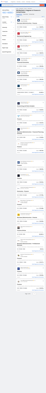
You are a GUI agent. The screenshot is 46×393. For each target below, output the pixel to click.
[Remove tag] (5, 12)
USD (17, 16)
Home (17, 8)
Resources (33, 1)
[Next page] (34, 293)
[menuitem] (13, 2)
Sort (42, 16)
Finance (25, 8)
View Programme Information (38, 68)
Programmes (13, 1)
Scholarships (28, 1)
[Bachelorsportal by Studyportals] (4, 2)
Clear (11, 16)
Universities (18, 1)
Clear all (12, 10)
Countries (23, 1)
